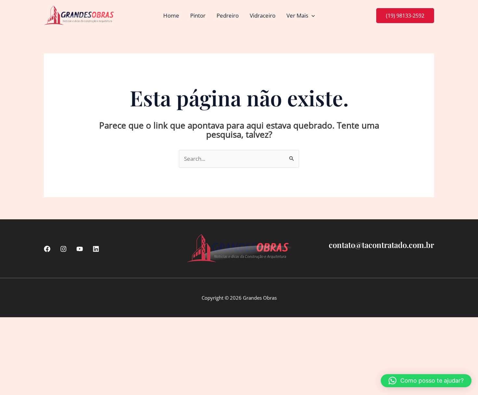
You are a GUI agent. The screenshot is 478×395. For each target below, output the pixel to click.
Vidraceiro (262, 15)
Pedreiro (228, 15)
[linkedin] (96, 249)
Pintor (198, 15)
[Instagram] (63, 249)
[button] (311, 15)
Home (171, 15)
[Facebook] (47, 249)
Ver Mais (297, 15)
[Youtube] (79, 249)
